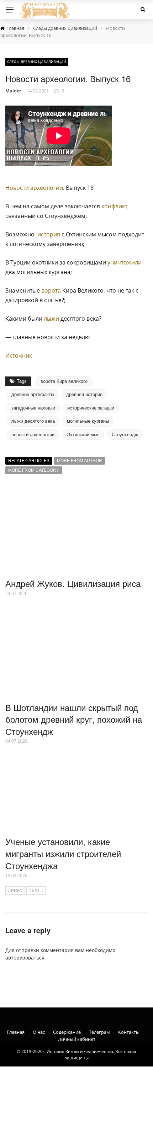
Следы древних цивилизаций (36, 61)
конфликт (114, 206)
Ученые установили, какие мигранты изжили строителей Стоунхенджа (63, 853)
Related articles (28, 460)
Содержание (67, 1032)
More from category (33, 470)
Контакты (128, 1032)
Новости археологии (34, 188)
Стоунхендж (125, 434)
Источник (18, 355)
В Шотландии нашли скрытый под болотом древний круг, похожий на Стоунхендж (73, 719)
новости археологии (32, 434)
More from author (79, 460)
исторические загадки (90, 408)
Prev (17, 890)
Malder (13, 90)
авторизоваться (24, 957)
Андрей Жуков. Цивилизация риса (73, 583)
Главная (16, 1032)
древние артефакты (32, 394)
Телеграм (99, 1032)
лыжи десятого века (33, 421)
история (48, 234)
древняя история (84, 394)
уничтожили (124, 262)
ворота (51, 290)
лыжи (51, 318)
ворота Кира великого (64, 381)
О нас (39, 1032)
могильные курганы (88, 421)
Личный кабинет (76, 1039)
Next (34, 890)
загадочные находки (33, 408)
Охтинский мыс (83, 434)
